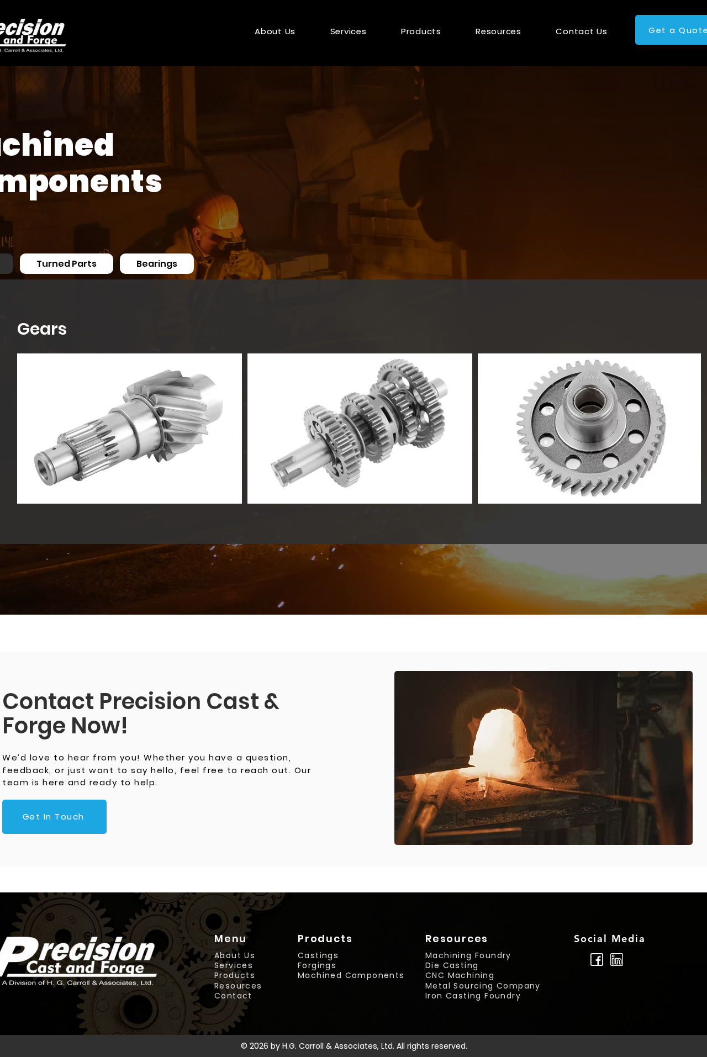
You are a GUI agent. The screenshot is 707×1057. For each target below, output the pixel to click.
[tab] (66, 263)
